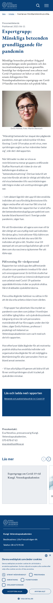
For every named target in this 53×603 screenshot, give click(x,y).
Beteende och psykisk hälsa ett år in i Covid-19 (24, 398)
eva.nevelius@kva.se (13, 443)
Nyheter (11, 14)
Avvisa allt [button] (40, 591)
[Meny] (46, 5)
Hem (4, 14)
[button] (26, 598)
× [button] (50, 555)
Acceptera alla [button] (14, 591)
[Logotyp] (9, 5)
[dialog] (26, 577)
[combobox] (46, 555)
